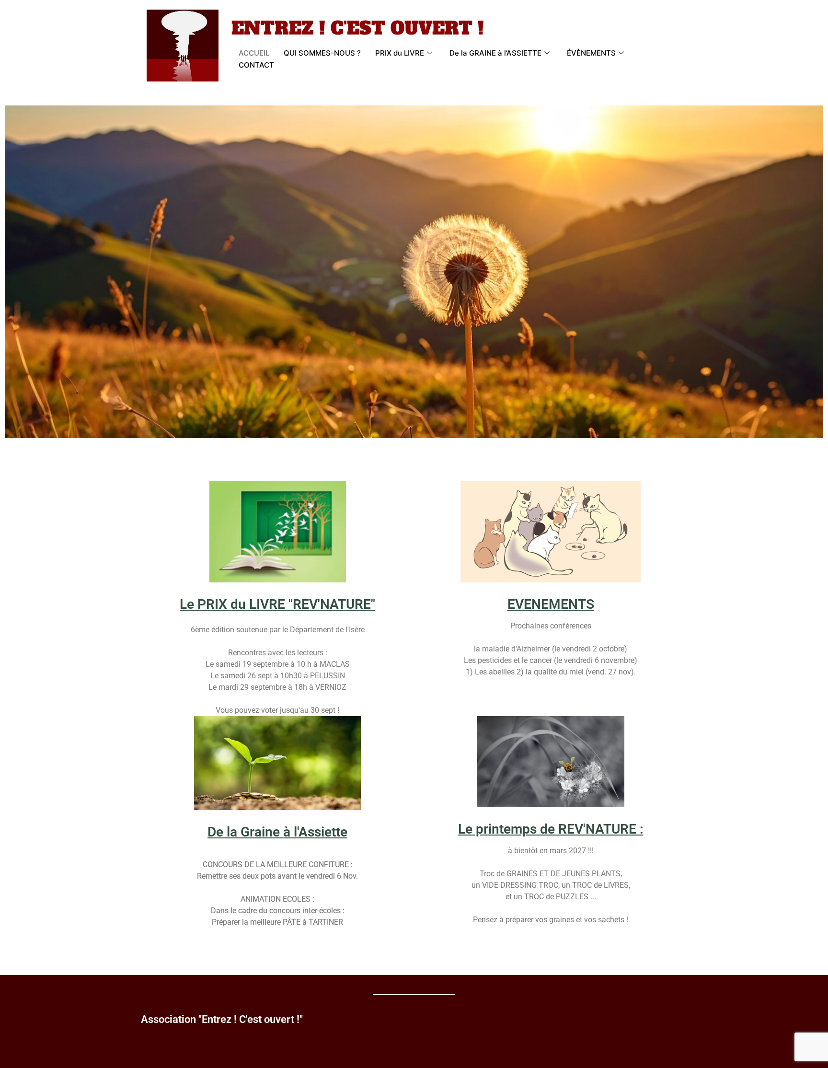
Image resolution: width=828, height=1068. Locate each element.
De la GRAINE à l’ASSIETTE (495, 53)
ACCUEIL (254, 53)
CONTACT (256, 65)
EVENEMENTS (550, 604)
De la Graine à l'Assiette (277, 832)
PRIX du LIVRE (399, 53)
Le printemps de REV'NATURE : (551, 829)
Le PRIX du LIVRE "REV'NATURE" (277, 604)
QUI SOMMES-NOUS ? (322, 53)
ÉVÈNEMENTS (591, 53)
